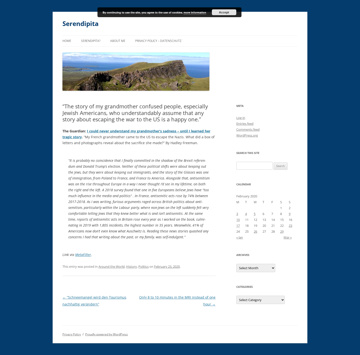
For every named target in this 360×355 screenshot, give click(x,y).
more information (195, 12)
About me (117, 41)
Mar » (288, 237)
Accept (224, 12)
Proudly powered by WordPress (106, 334)
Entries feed (244, 123)
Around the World (111, 266)
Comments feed (248, 129)
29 (282, 231)
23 (290, 225)
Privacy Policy (71, 334)
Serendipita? (90, 41)
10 (238, 219)
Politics (143, 266)
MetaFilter (83, 254)
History (131, 266)
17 (238, 225)
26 (255, 231)
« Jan (239, 237)
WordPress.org (247, 135)
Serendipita (80, 23)
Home (66, 41)
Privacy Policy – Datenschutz (158, 41)
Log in (240, 117)
